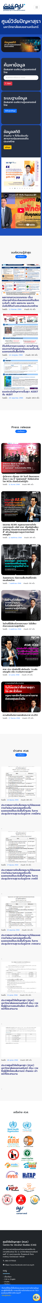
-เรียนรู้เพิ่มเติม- (6, 1295)
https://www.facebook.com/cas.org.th (19, 1265)
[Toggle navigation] (37, 7)
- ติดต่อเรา (6, 1284)
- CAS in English (9, 1279)
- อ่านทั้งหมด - (21, 256)
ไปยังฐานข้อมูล (10, 111)
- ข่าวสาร (6, 1281)
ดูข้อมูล (7, 147)
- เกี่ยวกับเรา (7, 1277)
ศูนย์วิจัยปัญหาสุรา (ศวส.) (15, 1242)
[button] (10, 188)
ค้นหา (9, 83)
